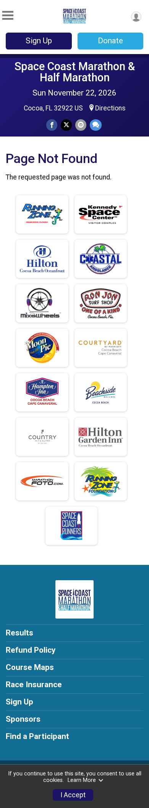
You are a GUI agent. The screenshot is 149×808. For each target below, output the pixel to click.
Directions (110, 108)
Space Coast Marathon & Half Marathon (75, 72)
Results (19, 632)
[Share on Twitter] (66, 124)
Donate (110, 40)
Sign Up (39, 40)
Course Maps (30, 667)
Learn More (82, 780)
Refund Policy (30, 650)
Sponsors (23, 719)
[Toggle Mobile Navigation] (7, 15)
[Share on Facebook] (51, 124)
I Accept (73, 795)
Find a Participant (37, 736)
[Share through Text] (96, 124)
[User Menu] (136, 17)
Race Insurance (34, 684)
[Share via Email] (80, 124)
